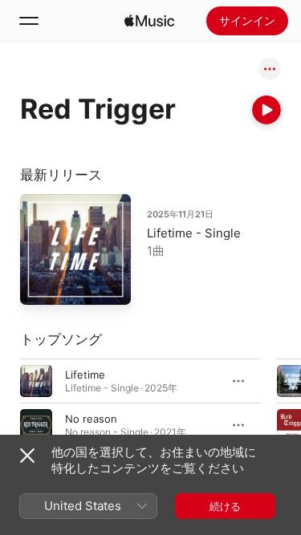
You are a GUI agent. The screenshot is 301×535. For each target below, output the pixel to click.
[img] (149, 21)
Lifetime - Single (194, 233)
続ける (225, 506)
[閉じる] (27, 455)
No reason (91, 417)
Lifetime (85, 373)
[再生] (266, 109)
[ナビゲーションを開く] (29, 21)
